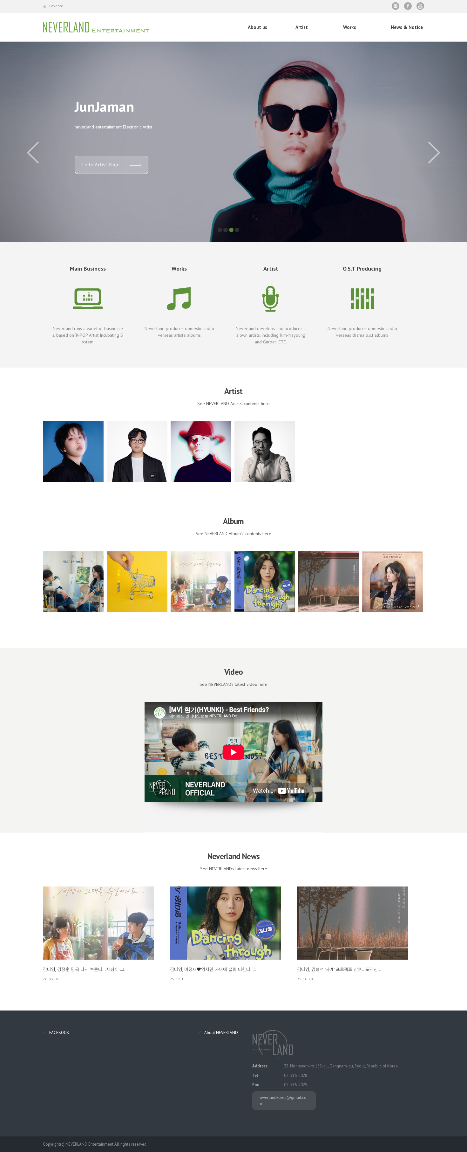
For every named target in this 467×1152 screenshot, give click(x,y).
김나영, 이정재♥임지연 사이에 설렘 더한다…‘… (213, 969)
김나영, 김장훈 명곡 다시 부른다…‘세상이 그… (85, 969)
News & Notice (407, 27)
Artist (301, 27)
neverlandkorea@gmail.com (283, 1101)
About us (257, 27)
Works (349, 27)
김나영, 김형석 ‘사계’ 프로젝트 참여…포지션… (339, 969)
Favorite (56, 5)
